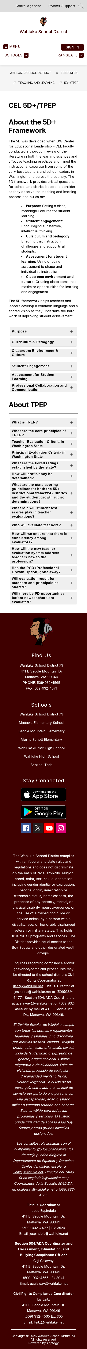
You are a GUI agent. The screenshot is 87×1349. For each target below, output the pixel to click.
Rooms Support (61, 6)
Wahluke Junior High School (41, 748)
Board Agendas (28, 6)
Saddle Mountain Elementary (41, 731)
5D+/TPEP (71, 82)
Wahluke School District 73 (41, 714)
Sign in (72, 47)
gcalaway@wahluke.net (49, 1283)
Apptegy (53, 1343)
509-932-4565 (48, 683)
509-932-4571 (45, 688)
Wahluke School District (30, 73)
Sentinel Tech (41, 765)
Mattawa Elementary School (41, 723)
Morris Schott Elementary (41, 739)
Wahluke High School (41, 756)
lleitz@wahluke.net (49, 1322)
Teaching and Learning (36, 82)
